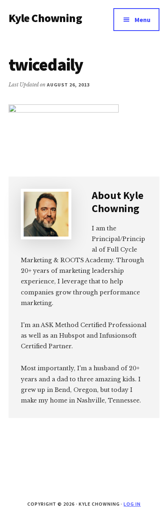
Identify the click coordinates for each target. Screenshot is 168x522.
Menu (142, 19)
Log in (132, 504)
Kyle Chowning (45, 18)
